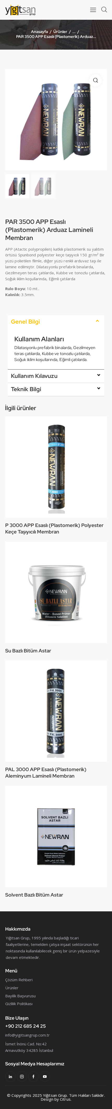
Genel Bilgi (25, 321)
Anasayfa (39, 31)
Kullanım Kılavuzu (34, 376)
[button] (95, 80)
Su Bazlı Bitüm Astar (28, 651)
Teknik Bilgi (26, 389)
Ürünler (60, 31)
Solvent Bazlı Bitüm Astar (34, 895)
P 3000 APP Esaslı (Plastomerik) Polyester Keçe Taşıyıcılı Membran (54, 528)
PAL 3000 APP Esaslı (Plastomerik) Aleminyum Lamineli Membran (45, 772)
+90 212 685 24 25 (25, 1026)
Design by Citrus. (56, 1099)
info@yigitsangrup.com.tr (27, 1035)
